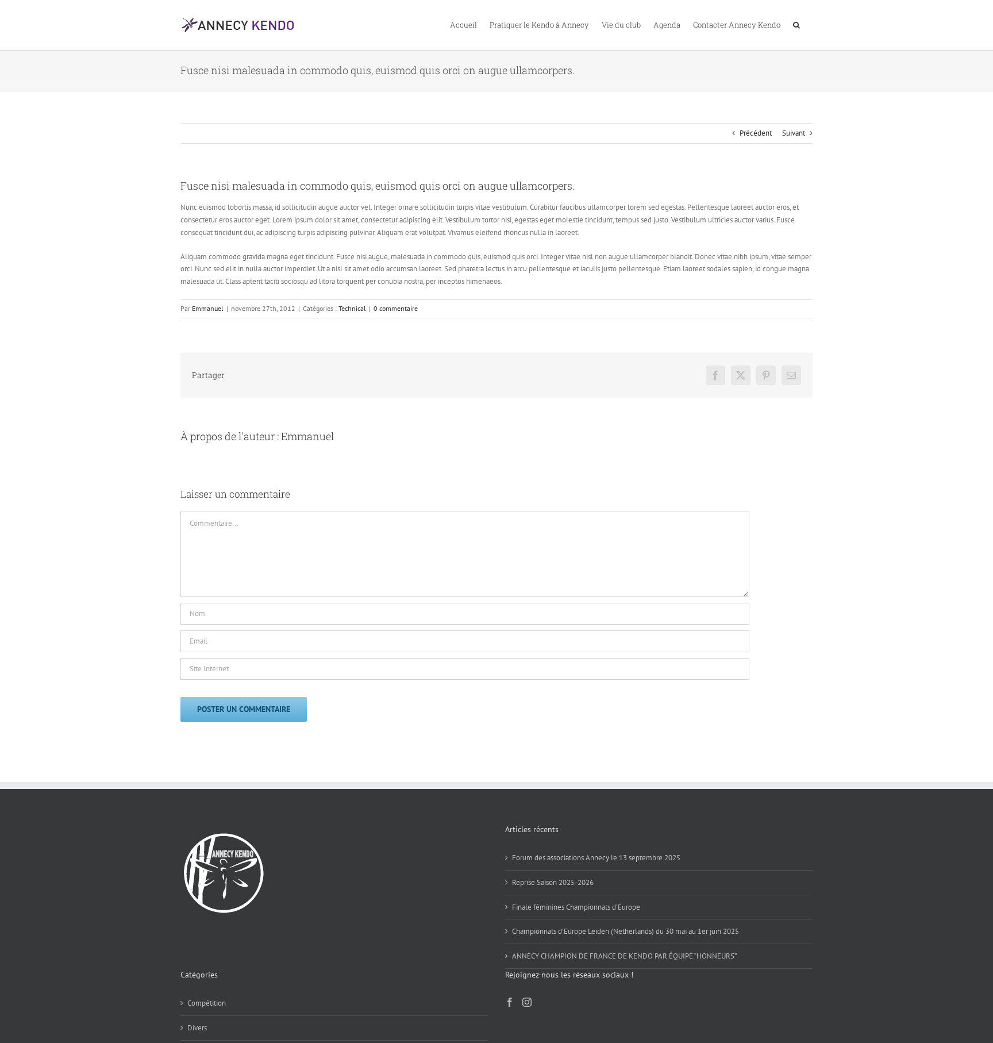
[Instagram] (527, 1002)
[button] (796, 24)
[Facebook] (509, 1002)
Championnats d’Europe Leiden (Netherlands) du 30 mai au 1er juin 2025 (625, 931)
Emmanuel (208, 308)
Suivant (793, 133)
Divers (197, 1028)
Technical (352, 308)
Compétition (206, 1003)
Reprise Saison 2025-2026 (553, 882)
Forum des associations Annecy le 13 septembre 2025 (596, 858)
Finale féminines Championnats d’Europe (576, 907)
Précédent (756, 133)
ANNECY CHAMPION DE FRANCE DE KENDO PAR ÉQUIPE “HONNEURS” (624, 956)
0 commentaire (396, 308)
